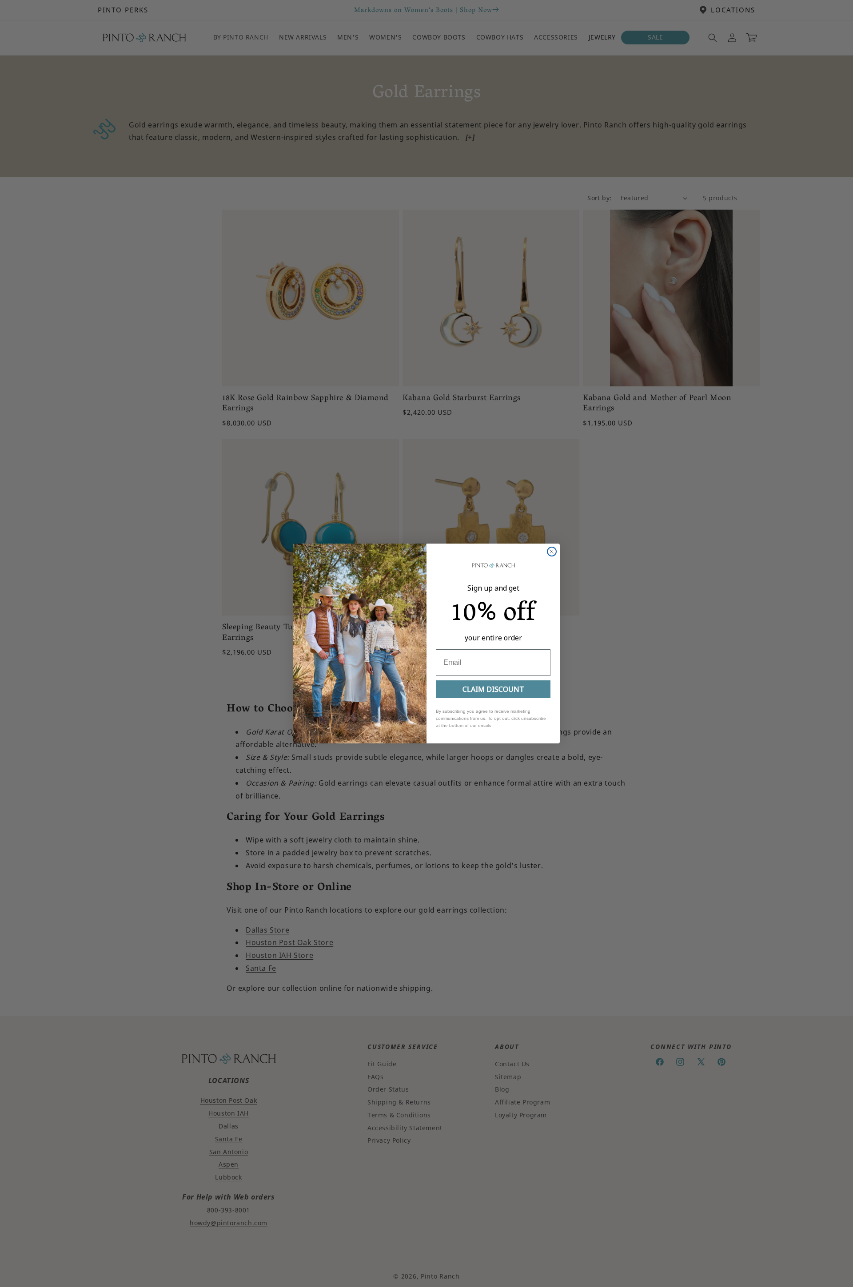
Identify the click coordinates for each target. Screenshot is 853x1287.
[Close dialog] (551, 551)
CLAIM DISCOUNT (493, 689)
